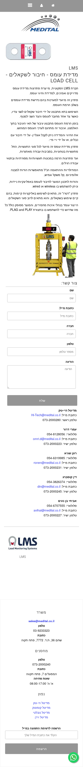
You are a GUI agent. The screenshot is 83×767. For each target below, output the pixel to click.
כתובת (41, 635)
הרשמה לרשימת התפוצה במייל (41, 728)
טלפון (70, 344)
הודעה (70, 362)
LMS (73, 68)
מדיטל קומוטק (41, 707)
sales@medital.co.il (41, 621)
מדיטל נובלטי (41, 712)
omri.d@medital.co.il (46, 439)
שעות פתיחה (41, 678)
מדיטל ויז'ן (41, 717)
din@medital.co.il (48, 486)
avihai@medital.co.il (47, 510)
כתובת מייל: (66, 308)
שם (72, 290)
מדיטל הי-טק (41, 703)
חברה (70, 326)
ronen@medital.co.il (47, 462)
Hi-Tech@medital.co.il (45, 415)
